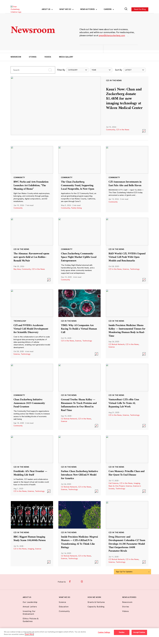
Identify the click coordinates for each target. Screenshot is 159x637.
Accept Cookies (139, 632)
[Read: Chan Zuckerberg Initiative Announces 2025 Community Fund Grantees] (32, 397)
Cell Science (113, 483)
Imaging (137, 483)
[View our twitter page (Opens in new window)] (93, 582)
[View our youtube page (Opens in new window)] (99, 582)
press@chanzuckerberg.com (112, 35)
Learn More (29, 634)
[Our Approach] (17, 9)
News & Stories (87, 9)
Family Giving (76, 208)
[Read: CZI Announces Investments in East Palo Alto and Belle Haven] (127, 179)
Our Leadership (30, 602)
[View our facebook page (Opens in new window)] (70, 582)
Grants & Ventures (96, 602)
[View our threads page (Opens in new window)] (82, 582)
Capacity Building (96, 606)
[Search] (126, 9)
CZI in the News (122, 129)
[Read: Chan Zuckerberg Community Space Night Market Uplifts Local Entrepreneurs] (79, 251)
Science (126, 269)
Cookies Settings (104, 632)
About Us (46, 9)
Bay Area (17, 269)
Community (110, 129)
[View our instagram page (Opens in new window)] (76, 582)
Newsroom (16, 57)
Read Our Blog (140, 9)
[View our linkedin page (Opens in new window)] (88, 582)
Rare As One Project (117, 486)
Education (64, 606)
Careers (108, 9)
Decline (121, 632)
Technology (134, 269)
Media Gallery (66, 57)
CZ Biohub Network (116, 344)
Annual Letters (30, 606)
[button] (77, 70)
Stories (32, 57)
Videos (47, 57)
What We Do (65, 9)
